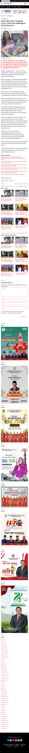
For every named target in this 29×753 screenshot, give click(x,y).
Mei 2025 (3, 663)
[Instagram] (16, 740)
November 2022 (4, 722)
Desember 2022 (4, 720)
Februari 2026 (4, 647)
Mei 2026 (3, 641)
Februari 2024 (4, 692)
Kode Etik (23, 744)
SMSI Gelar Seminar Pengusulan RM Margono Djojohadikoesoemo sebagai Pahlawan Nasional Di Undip (13, 158)
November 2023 (4, 698)
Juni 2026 (3, 639)
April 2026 (3, 643)
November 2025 (4, 653)
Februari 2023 (4, 716)
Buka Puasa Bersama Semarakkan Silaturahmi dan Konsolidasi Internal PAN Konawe (13, 165)
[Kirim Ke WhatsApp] (27, 184)
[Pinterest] (13, 740)
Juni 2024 (3, 684)
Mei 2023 (3, 710)
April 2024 (3, 688)
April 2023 (3, 712)
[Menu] (2, 4)
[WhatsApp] (18, 740)
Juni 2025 (3, 661)
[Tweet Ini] (18, 184)
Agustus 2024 (4, 680)
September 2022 (5, 726)
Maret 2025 (3, 667)
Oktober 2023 (4, 700)
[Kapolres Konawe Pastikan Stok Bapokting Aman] (21, 221)
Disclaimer (16, 746)
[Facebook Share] (16, 184)
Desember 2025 (4, 651)
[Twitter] (11, 740)
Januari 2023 (4, 718)
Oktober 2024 (4, 676)
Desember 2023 (4, 696)
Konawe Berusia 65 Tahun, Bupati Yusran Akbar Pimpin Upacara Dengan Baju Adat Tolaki (14, 172)
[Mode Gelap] (25, 4)
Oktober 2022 (4, 724)
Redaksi (17, 744)
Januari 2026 (4, 649)
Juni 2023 (3, 708)
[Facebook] (8, 740)
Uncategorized (4, 18)
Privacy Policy (9, 746)
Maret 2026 (3, 645)
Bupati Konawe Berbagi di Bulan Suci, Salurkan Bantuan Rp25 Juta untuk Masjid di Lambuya (14, 168)
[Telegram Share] (24, 184)
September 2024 (5, 678)
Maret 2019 (3, 728)
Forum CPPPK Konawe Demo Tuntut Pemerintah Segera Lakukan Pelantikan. (14, 162)
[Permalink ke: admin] (2, 28)
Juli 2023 (3, 706)
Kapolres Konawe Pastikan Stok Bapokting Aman (12, 174)
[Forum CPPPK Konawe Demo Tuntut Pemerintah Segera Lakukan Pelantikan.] (21, 193)
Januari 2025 (4, 671)
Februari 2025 (4, 668)
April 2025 (3, 665)
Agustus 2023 (4, 704)
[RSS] (21, 740)
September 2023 (5, 702)
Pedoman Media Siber (9, 744)
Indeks (21, 746)
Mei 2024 (3, 686)
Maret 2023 (3, 714)
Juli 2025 (3, 659)
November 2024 (4, 674)
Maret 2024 (3, 690)
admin (5, 27)
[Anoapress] (8, 4)
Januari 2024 (4, 694)
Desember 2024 (4, 672)
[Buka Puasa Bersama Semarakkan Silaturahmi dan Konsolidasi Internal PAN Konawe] (7, 207)
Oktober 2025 (4, 655)
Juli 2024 (3, 682)
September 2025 (5, 657)
